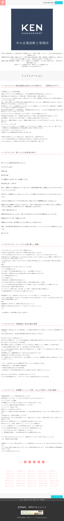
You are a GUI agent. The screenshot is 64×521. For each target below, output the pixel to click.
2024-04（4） (21, 473)
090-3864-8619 (49, 2)
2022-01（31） (43, 485)
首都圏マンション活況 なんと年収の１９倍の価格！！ (38, 390)
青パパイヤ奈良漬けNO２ (26, 152)
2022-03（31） (21, 485)
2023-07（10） (9, 478)
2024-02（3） (42, 473)
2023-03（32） (54, 478)
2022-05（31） (55, 483)
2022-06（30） (43, 483)
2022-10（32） (54, 481)
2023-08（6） (53, 476)
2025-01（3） (42, 471)
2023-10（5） (31, 476)
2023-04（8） (43, 478)
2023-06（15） (21, 478)
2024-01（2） (53, 473)
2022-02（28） (32, 485)
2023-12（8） (10, 476)
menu (3, 4)
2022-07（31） (32, 483)
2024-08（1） (53, 471)
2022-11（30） (43, 481)
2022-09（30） (9, 483)
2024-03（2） (32, 473)
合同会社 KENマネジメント (32, 507)
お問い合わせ (59, 2)
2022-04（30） (9, 485)
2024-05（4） (10, 473)
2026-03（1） (11, 471)
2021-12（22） (54, 485)
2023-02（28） (9, 481)
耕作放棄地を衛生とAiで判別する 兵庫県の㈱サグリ (37, 86)
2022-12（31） (32, 481)
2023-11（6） (21, 476)
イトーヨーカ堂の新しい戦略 (27, 244)
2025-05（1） (21, 471)
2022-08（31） (20, 483)
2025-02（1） (32, 471)
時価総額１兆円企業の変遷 (26, 324)
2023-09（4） (42, 476)
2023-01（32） (21, 481)
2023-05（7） (32, 478)
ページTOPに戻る (56, 496)
